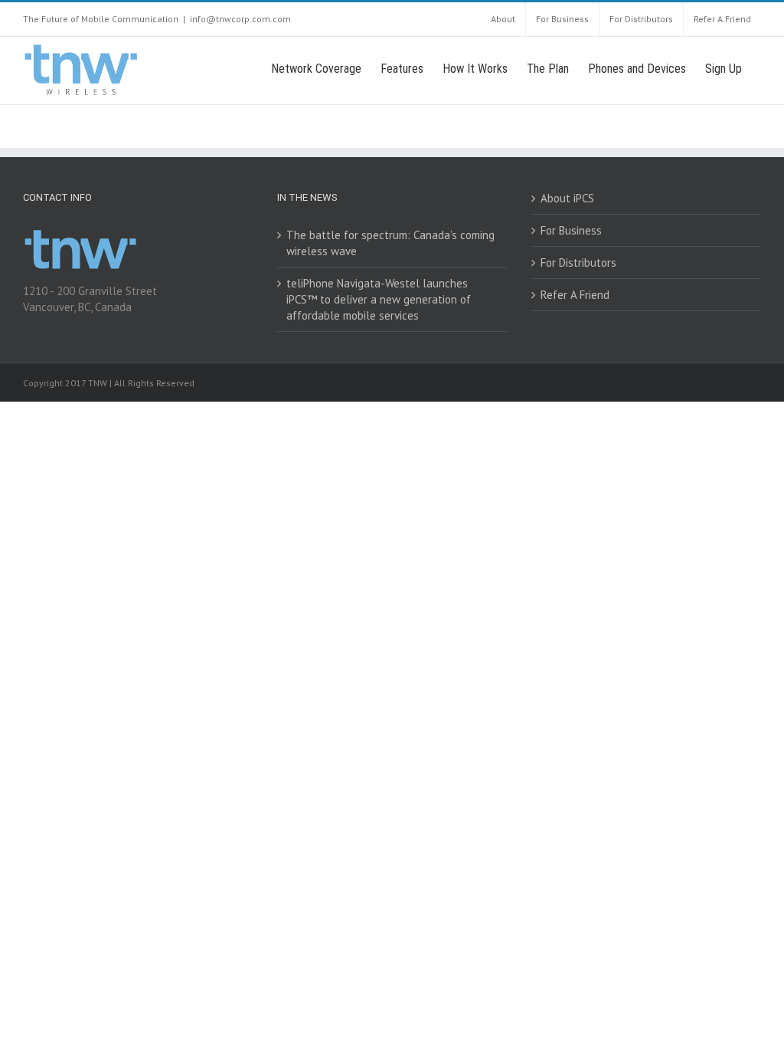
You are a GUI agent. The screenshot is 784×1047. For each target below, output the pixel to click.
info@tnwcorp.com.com (240, 19)
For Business (571, 230)
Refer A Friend (575, 294)
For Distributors (578, 262)
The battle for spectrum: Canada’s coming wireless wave (390, 243)
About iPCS (567, 198)
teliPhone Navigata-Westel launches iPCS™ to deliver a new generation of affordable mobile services (378, 299)
